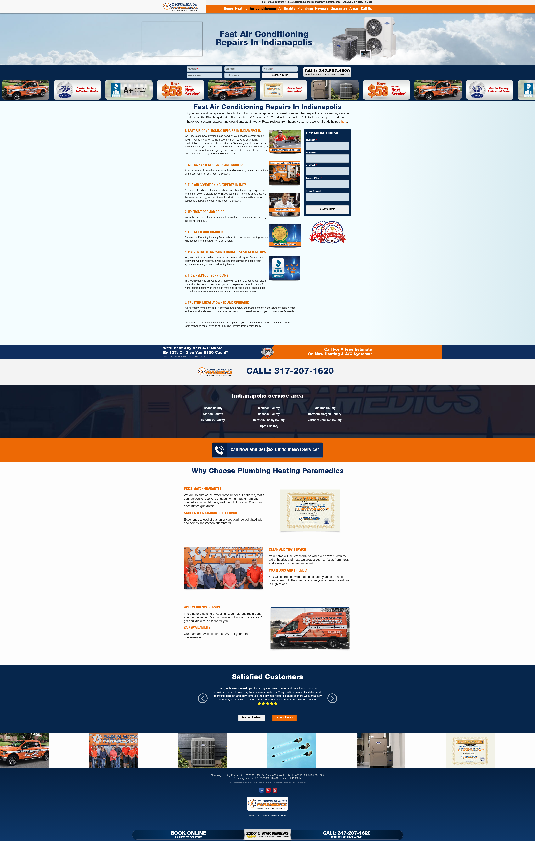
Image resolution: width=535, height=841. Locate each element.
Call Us (366, 9)
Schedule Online (280, 75)
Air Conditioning (263, 9)
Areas (354, 9)
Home (228, 9)
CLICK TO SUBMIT (327, 210)
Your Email (268, 69)
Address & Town (195, 76)
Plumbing (305, 9)
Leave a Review (284, 717)
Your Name (193, 69)
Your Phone (230, 69)
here (344, 121)
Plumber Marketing (278, 815)
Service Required (233, 76)
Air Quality (286, 9)
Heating (241, 9)
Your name (311, 140)
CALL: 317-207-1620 (290, 372)
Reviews (321, 9)
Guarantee (339, 9)
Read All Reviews (251, 717)
